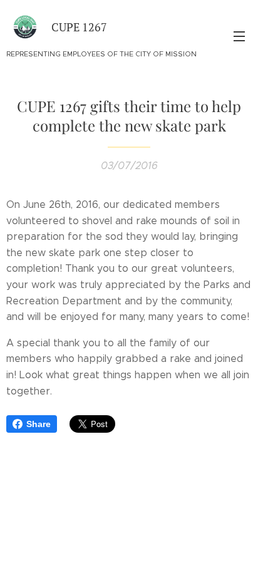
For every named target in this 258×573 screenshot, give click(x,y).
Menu (239, 35)
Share (38, 424)
